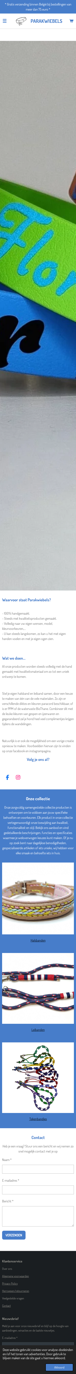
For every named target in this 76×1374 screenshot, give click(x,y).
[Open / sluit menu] (4, 21)
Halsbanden (38, 940)
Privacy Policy (10, 1283)
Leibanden (38, 1030)
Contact (6, 1305)
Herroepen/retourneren (15, 1291)
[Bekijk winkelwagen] (71, 21)
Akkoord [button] (59, 1367)
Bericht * (8, 1201)
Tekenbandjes (38, 1119)
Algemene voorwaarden (15, 1276)
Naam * (7, 1160)
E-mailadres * (10, 1180)
